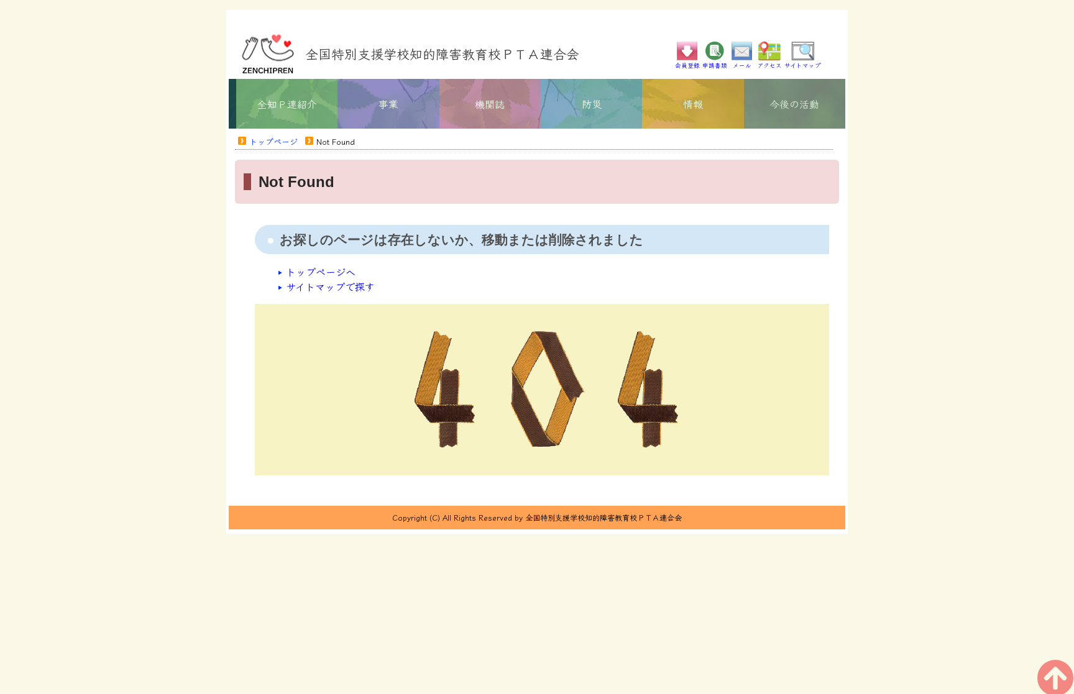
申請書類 (714, 65)
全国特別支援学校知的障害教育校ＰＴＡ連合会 (442, 53)
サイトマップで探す (330, 286)
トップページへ (321, 271)
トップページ (273, 141)
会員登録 (687, 65)
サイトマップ (802, 65)
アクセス (770, 65)
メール (742, 65)
